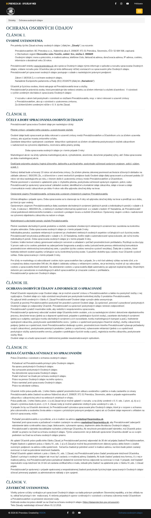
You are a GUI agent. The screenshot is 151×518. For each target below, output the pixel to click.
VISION (42, 513)
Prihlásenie (138, 4)
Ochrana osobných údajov (131, 513)
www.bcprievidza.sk (44, 66)
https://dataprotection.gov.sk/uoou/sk (100, 502)
